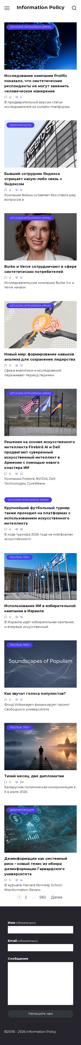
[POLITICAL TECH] (40, 597)
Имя (22, 923)
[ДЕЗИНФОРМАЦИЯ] (40, 850)
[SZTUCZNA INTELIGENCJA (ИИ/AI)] (40, 67)
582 (43, 897)
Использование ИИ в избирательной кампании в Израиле (40, 608)
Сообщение (18, 959)
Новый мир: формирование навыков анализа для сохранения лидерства (39, 356)
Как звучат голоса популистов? (35, 694)
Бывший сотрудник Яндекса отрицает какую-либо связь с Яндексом (33, 178)
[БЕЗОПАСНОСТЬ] (40, 165)
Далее (56, 897)
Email (23, 941)
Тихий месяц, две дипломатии (34, 776)
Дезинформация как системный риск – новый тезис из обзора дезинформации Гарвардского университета (35, 866)
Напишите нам (40, 1014)
